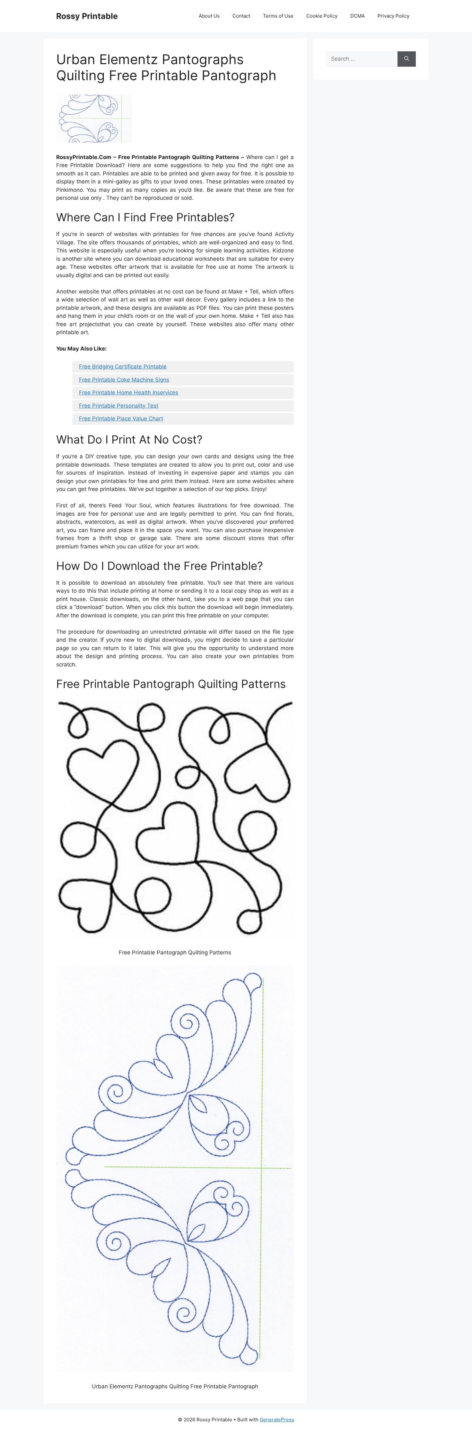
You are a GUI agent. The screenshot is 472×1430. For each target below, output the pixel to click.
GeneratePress (277, 1420)
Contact (241, 16)
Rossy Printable (87, 16)
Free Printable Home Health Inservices (128, 392)
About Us (209, 16)
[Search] (407, 59)
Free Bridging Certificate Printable (123, 366)
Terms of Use (278, 16)
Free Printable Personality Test (118, 405)
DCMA (357, 16)
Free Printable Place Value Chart (121, 418)
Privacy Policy (393, 16)
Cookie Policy (321, 16)
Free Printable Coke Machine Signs (124, 380)
